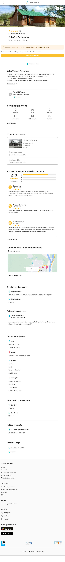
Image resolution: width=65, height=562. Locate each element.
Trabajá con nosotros (7, 478)
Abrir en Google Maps (15, 275)
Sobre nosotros (6, 475)
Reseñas (4, 492)
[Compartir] (57, 8)
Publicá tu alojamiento (8, 472)
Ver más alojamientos (32, 55)
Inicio (3, 467)
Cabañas (24, 40)
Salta (10, 40)
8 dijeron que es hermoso (16, 33)
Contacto (4, 470)
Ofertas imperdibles (7, 487)
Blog (2, 495)
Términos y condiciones (8, 504)
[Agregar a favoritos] (61, 8)
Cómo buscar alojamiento (9, 489)
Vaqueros (17, 40)
